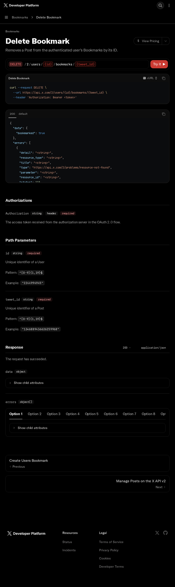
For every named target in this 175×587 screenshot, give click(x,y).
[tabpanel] (87, 150)
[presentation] (87, 150)
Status (67, 542)
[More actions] (169, 5)
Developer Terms (111, 566)
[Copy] (145, 64)
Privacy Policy (108, 550)
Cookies (105, 558)
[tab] (12, 114)
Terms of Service (111, 542)
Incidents (69, 550)
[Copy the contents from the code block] (164, 78)
